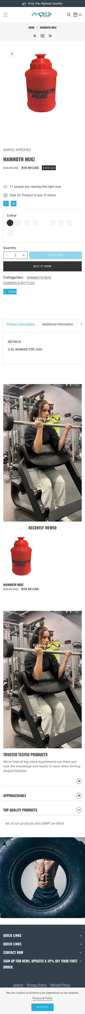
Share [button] (12, 291)
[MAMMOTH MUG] (42, 35)
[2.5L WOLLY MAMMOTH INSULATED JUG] (34, 35)
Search (18, 985)
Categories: (13, 277)
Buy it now (42, 266)
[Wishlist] (6, 203)
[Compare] (13, 203)
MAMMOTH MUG (39, 277)
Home (31, 27)
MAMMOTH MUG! (13, 585)
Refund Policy (60, 985)
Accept (43, 1007)
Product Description (21, 324)
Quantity (9, 248)
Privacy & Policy (42, 998)
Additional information (57, 324)
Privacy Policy (37, 985)
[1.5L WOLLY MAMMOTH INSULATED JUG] (50, 35)
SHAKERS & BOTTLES (18, 283)
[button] (8, 14)
